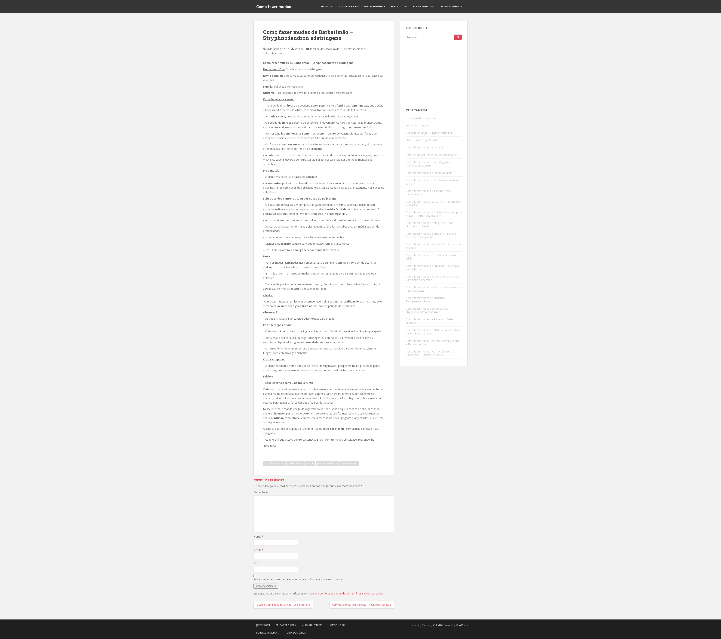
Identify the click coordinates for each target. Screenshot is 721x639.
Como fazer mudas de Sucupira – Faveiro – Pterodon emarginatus (432, 235)
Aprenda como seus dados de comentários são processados (346, 593)
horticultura (399, 6)
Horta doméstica (451, 6)
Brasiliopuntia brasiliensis (421, 118)
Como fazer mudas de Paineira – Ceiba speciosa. (429, 321)
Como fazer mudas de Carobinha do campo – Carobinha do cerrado (434, 278)
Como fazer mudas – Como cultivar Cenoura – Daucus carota (433, 342)
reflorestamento (272, 53)
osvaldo (299, 49)
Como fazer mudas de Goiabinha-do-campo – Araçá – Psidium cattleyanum (434, 213)
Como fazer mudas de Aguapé (424, 147)
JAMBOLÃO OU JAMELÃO (421, 140)
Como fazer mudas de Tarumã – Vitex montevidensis (429, 192)
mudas (310, 463)
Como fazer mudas (273, 6)
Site (255, 563)
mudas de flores (349, 6)
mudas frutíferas (374, 6)
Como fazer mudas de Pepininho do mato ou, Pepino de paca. (434, 288)
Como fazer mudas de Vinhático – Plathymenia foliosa (426, 299)
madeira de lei (334, 49)
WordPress (462, 625)
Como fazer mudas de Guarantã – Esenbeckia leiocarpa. (434, 203)
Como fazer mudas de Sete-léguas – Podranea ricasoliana (428, 163)
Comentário (260, 492)
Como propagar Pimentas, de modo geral (431, 155)
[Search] (458, 37)
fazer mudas (317, 49)
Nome (258, 536)
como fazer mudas (274, 463)
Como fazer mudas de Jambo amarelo (429, 173)
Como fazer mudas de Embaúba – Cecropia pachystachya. (432, 267)
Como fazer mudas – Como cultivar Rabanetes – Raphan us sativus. (427, 353)
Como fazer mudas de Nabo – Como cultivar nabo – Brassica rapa (433, 331)
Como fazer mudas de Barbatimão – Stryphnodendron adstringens (428, 310)
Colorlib (437, 625)
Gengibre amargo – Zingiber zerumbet (429, 133)
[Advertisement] (434, 75)
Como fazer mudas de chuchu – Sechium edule (431, 256)
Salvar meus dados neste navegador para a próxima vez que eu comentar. (298, 579)
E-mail (258, 549)
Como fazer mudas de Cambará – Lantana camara (432, 181)
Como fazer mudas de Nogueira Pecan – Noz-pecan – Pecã (431, 224)
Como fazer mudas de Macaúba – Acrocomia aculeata (433, 246)
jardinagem (326, 6)
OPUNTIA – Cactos (417, 125)
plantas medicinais (424, 6)
